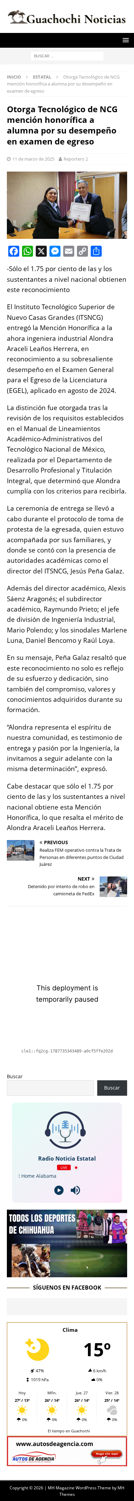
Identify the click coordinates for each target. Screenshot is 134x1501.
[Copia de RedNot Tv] (67, 1273)
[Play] (59, 1190)
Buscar (15, 1076)
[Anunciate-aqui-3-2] (67, 1462)
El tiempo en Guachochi (69, 1430)
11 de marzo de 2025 (33, 159)
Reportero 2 (76, 159)
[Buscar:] (67, 55)
